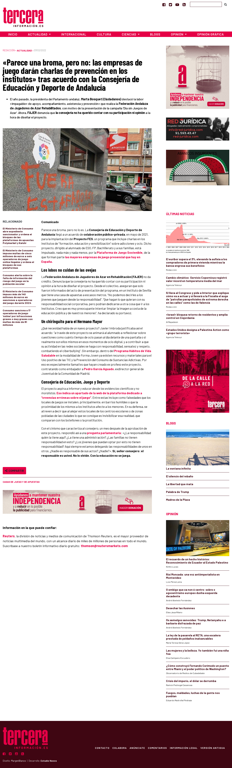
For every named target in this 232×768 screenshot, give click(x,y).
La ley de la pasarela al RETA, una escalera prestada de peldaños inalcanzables (193, 637)
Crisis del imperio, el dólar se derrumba (191, 681)
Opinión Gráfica (210, 34)
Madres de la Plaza (178, 499)
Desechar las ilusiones (180, 608)
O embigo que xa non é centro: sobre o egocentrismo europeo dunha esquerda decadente (191, 593)
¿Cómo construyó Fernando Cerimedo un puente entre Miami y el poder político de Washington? (197, 667)
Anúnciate (137, 747)
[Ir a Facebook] (163, 4)
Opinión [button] (177, 34)
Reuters (9, 536)
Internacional (73, 34)
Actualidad (24, 50)
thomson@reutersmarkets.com (104, 546)
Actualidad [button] (38, 34)
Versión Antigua (212, 747)
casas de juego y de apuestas (21, 481)
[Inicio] (23, 16)
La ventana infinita (178, 468)
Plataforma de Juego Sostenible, (120, 252)
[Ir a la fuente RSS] (184, 4)
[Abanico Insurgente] (197, 174)
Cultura (104, 34)
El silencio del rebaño (179, 476)
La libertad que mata (179, 484)
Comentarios (157, 747)
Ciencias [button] (129, 34)
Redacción (9, 50)
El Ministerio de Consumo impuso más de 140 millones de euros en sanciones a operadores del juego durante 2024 (18, 297)
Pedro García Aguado (99, 369)
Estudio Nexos (49, 760)
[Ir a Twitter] (170, 4)
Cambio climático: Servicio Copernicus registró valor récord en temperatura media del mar (196, 279)
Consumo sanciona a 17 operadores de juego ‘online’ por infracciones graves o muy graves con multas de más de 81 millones (18, 317)
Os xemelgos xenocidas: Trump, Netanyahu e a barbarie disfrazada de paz (196, 621)
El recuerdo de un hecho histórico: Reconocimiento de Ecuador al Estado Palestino (197, 561)
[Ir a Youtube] (177, 4)
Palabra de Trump (177, 491)
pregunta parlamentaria (104, 433)
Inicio (12, 34)
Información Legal (184, 747)
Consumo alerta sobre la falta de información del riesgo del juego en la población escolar (17, 279)
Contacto (102, 747)
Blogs (155, 34)
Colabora (119, 747)
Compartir (15, 470)
